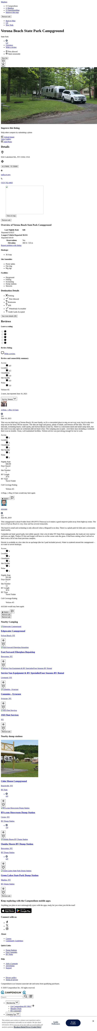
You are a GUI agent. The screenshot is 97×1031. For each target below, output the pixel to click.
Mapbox (4, 2)
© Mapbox (10, 8)
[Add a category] (31, 996)
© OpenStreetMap (12, 10)
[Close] (93, 1021)
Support (9, 968)
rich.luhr (4, 509)
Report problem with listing (11, 245)
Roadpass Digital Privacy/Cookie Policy (27, 1027)
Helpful (5, 499)
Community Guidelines (14, 941)
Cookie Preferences (56, 1023)
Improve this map (12, 12)
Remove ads (6, 17)
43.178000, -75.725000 (10, 166)
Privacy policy (11, 978)
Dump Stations (11, 950)
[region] (48, 1024)
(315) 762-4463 (7, 183)
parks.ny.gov (6, 175)
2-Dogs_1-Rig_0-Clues (9, 410)
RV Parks (9, 954)
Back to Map (10, 21)
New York (9, 25)
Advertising (10, 966)
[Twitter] (7, 926)
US (7, 23)
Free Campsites (11, 952)
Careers (8, 939)
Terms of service (12, 980)
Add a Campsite (12, 964)
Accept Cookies (73, 1023)
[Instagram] (7, 929)
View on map (11, 216)
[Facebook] (7, 923)
